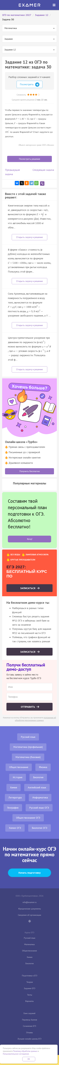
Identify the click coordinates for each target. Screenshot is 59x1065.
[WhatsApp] (36, 183)
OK (28, 1059)
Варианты (29, 1001)
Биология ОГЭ (39, 827)
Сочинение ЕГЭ (29, 1026)
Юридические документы (29, 908)
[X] (22, 183)
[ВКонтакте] (17, 183)
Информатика (40, 797)
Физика (43, 767)
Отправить (28, 706)
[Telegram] (31, 183)
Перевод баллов (29, 1019)
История (17, 777)
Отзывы (29, 1032)
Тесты (29, 995)
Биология (38, 777)
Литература (15, 797)
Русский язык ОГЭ (39, 807)
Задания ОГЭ (29, 988)
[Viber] (42, 183)
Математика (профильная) (28, 747)
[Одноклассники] (26, 183)
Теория (29, 982)
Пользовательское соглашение (16, 1054)
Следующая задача (43, 169)
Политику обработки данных (25, 1051)
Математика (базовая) (28, 757)
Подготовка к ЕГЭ (29, 975)
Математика (29, 944)
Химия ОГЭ (15, 827)
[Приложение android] (29, 921)
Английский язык (37, 787)
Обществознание (18, 767)
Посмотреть (27, 84)
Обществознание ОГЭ (28, 817)
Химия (13, 787)
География (12, 807)
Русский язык (28, 737)
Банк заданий (29, 1013)
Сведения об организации (29, 915)
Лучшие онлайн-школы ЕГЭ (29, 1038)
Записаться (28, 588)
